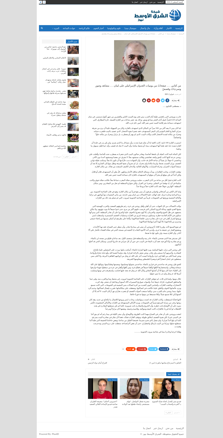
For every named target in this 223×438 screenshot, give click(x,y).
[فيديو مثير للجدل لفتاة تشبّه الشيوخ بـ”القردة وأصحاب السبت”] (166, 388)
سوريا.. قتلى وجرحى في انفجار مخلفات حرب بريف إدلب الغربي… (54, 71)
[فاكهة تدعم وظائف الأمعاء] (73, 138)
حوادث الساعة (69, 28)
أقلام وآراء (158, 28)
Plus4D (55, 434)
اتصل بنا (135, 2)
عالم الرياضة (84, 28)
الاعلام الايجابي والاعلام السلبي (54, 58)
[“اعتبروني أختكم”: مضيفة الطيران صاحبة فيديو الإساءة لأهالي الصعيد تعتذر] (102, 388)
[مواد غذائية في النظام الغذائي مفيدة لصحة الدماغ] (73, 105)
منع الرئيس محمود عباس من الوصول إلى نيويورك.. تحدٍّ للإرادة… (55, 49)
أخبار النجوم (99, 28)
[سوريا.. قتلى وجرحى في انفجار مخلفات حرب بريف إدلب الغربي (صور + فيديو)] (73, 72)
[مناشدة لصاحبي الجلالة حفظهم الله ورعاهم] (73, 149)
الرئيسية (160, 2)
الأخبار (169, 28)
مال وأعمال (145, 28)
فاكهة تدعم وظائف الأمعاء (56, 135)
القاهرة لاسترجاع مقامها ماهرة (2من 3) (165, 363)
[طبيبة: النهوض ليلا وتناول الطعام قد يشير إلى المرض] (73, 127)
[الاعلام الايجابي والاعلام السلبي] (73, 61)
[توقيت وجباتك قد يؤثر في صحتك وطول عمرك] (73, 116)
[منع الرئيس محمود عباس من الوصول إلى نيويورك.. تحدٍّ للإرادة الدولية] (73, 50)
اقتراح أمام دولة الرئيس (97, 363)
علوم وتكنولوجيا (114, 28)
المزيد (56, 28)
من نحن (152, 2)
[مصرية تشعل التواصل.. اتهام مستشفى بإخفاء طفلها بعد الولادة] (134, 388)
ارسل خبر (144, 2)
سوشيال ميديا (130, 28)
